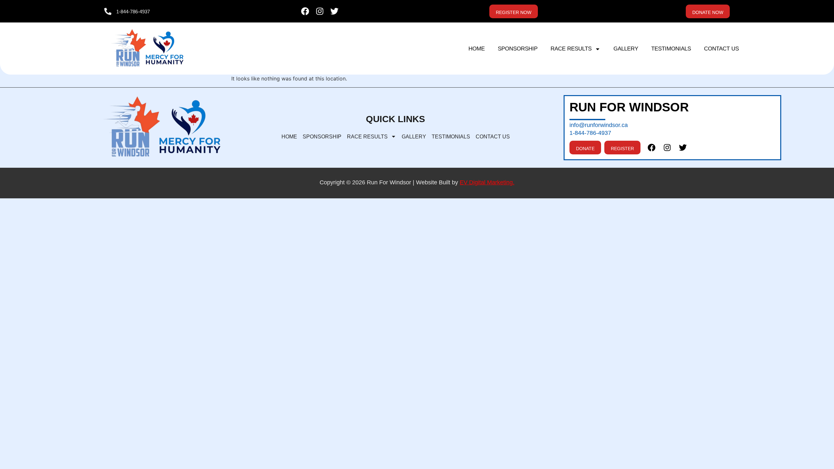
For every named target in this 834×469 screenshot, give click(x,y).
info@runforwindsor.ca (598, 125)
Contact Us (721, 49)
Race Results (571, 49)
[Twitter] (334, 11)
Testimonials (671, 49)
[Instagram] (319, 11)
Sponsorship (518, 49)
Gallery (625, 49)
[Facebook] (305, 11)
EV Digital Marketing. (487, 182)
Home (476, 49)
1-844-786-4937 (133, 11)
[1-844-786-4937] (107, 11)
